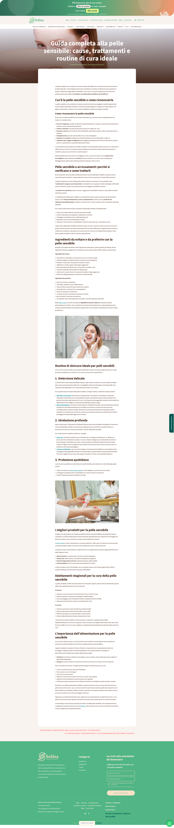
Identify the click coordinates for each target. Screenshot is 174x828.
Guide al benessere (98, 65)
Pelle (126, 27)
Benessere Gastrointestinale (56, 27)
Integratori (82, 761)
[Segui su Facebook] (88, 813)
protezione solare (76, 470)
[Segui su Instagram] (85, 813)
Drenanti (120, 27)
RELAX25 (92, 11)
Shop (67, 20)
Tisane (81, 767)
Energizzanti (90, 27)
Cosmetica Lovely (96, 20)
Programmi (82, 764)
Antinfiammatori (110, 27)
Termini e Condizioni (112, 803)
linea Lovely (62, 303)
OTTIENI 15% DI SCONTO (87, 823)
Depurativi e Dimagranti (39, 27)
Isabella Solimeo (77, 65)
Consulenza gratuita (171, 423)
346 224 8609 (110, 816)
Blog (120, 20)
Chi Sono (74, 20)
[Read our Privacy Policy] (134, 787)
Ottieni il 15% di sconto (121, 793)
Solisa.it (82, 706)
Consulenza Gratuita (110, 20)
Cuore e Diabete (80, 27)
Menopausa (100, 27)
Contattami (127, 20)
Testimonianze (83, 20)
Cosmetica (82, 770)
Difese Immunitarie (136, 27)
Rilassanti (70, 27)
